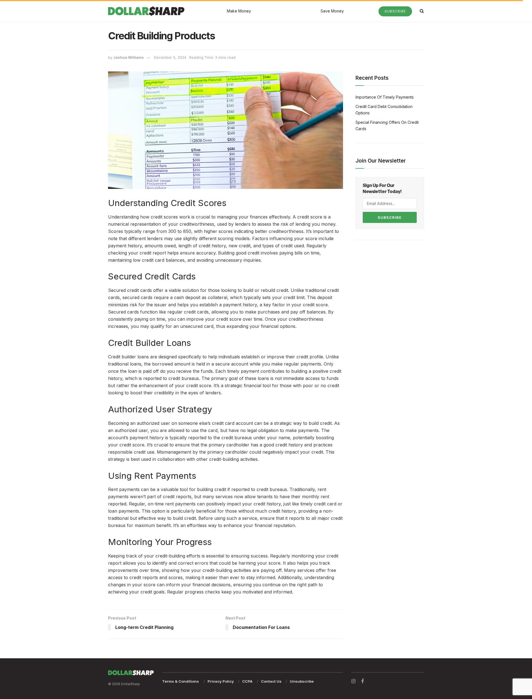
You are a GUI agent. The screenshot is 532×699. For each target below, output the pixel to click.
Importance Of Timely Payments (384, 97)
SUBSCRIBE (389, 217)
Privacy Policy (221, 681)
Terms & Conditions (180, 681)
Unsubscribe (302, 681)
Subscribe (395, 11)
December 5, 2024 (170, 57)
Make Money (239, 11)
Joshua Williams (128, 57)
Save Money (332, 11)
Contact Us (271, 681)
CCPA (247, 681)
